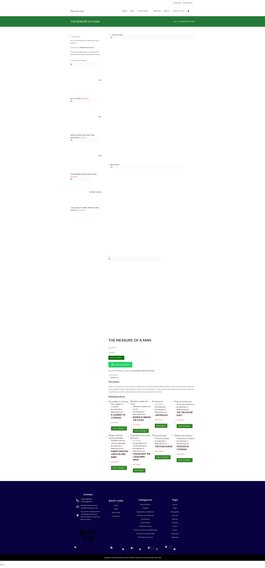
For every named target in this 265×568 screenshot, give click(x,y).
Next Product (114, 164)
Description (114, 375)
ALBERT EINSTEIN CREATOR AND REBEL (119, 454)
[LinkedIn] (78, 3)
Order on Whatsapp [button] (122, 365)
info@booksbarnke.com (86, 47)
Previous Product (117, 35)
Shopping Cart (188, 3)
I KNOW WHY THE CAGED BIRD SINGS (141, 457)
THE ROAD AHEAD (163, 446)
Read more (161, 425)
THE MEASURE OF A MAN (187, 21)
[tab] (152, 375)
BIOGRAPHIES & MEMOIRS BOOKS (142, 371)
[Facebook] (73, 3)
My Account (177, 3)
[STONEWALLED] (152, 99)
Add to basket (116, 357)
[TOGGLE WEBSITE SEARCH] (192, 11)
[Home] (171, 21)
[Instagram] (76, 3)
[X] (71, 3)
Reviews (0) (114, 377)
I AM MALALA (161, 415)
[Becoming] (145, 209)
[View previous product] (111, 35)
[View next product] (120, 164)
